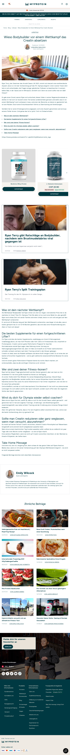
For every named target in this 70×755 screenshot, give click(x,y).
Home (5, 28)
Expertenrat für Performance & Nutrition (34, 725)
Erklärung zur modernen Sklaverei (36, 701)
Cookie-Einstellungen (9, 662)
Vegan (21, 711)
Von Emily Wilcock (38, 47)
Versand (6, 712)
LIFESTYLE (35, 32)
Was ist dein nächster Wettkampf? (16, 116)
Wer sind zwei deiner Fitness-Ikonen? (17, 122)
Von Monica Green (52, 562)
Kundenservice (8, 691)
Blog (9, 28)
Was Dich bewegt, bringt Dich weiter (55, 706)
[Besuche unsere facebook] (7, 673)
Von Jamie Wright (51, 594)
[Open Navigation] (3, 4)
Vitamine (22, 715)
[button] (65, 750)
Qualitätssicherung (35, 695)
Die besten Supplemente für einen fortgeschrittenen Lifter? (25, 119)
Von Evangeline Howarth (20, 564)
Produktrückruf (9, 716)
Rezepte (53, 19)
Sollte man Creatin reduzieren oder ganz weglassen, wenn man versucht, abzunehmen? (35, 129)
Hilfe (5, 699)
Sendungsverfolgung (10, 708)
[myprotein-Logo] (36, 4)
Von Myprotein (51, 535)
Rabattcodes (50, 696)
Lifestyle (14, 28)
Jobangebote (33, 718)
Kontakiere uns (9, 695)
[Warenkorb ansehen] (66, 4)
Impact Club (49, 700)
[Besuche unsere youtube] (15, 673)
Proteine (22, 689)
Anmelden (8, 646)
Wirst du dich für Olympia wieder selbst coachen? (21, 126)
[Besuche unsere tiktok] (11, 673)
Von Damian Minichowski (54, 623)
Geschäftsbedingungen (36, 710)
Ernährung (28, 19)
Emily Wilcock (21, 299)
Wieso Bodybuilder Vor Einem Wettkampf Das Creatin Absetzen (35, 28)
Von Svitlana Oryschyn (19, 535)
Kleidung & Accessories (23, 695)
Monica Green (21, 251)
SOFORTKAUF (19, 189)
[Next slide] (66, 172)
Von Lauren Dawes (17, 591)
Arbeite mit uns (33, 714)
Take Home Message (11, 133)
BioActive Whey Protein (18, 184)
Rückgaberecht (9, 703)
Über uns (32, 691)
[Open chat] (20, 673)
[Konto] (62, 4)
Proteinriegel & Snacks (23, 706)
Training (17, 19)
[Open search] (9, 4)
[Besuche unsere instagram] (3, 673)
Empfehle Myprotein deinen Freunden (54, 691)
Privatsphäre (33, 706)
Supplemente (41, 19)
